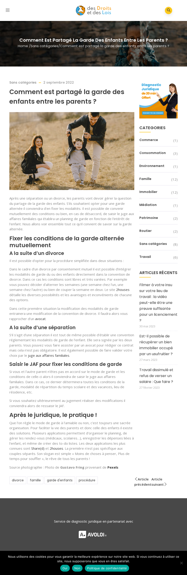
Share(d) (37, 448)
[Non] (181, 563)
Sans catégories (44, 46)
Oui (65, 568)
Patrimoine (148, 218)
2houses (123, 289)
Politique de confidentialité (107, 568)
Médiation (148, 205)
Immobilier (148, 192)
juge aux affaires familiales (48, 355)
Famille (145, 179)
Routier (145, 230)
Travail (145, 256)
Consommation (152, 153)
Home (23, 46)
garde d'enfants (60, 480)
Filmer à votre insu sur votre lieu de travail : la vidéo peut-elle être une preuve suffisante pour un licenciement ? (158, 302)
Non (77, 568)
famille (35, 480)
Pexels (112, 467)
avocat (40, 318)
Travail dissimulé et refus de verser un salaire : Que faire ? (156, 375)
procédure (87, 480)
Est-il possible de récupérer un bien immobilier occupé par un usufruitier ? (156, 345)
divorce (18, 480)
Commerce (148, 140)
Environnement (151, 166)
